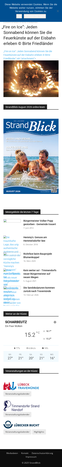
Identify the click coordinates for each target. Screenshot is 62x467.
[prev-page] (5, 303)
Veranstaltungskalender (17, 393)
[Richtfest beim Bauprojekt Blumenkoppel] (12, 258)
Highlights (39, 431)
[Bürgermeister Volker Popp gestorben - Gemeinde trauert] (12, 225)
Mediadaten (12, 453)
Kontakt (24, 453)
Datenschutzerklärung (42, 453)
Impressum (31, 456)
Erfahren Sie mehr (35, 16)
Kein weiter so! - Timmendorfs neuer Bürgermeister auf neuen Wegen (39, 274)
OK (19, 16)
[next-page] (11, 303)
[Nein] (57, 11)
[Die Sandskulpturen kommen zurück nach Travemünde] (12, 292)
